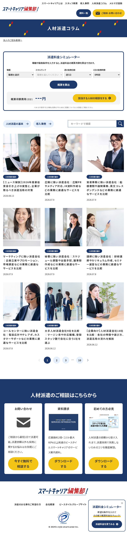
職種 (9, 70)
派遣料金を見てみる (105, 524)
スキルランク (41, 70)
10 (79, 360)
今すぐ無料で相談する (23, 464)
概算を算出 (63, 84)
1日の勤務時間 (99, 70)
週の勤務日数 (69, 70)
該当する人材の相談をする (92, 98)
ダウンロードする (63, 464)
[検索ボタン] (120, 123)
